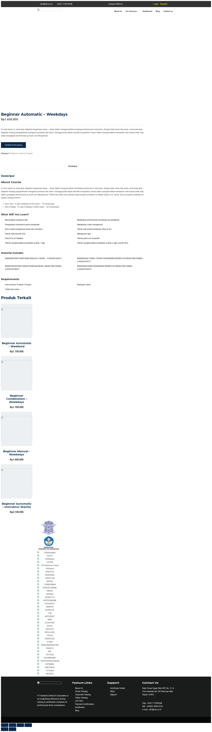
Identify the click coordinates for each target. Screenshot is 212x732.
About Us (118, 11)
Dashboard (147, 11)
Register (163, 4)
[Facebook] (134, 4)
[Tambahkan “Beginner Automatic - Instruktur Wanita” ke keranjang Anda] (69, 194)
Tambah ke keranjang (13, 145)
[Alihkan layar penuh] (20, 725)
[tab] (73, 166)
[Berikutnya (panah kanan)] (12, 729)
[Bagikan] (12, 725)
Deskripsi (72, 166)
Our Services (131, 11)
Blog (158, 11)
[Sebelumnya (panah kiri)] (4, 729)
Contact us (168, 11)
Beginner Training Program (21, 153)
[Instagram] (141, 4)
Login (155, 4)
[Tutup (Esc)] (4, 725)
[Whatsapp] (147, 4)
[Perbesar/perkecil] (28, 725)
